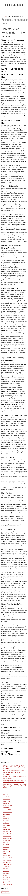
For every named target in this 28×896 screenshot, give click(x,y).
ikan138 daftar (5, 893)
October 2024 (7, 836)
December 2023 (7, 858)
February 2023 (7, 879)
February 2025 (7, 827)
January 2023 (6, 882)
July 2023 (5, 869)
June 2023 (6, 871)
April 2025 (6, 823)
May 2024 (6, 847)
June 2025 (6, 818)
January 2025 (6, 829)
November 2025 (7, 807)
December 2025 (7, 805)
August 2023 (6, 866)
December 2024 (7, 831)
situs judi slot (5, 891)
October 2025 (7, 810)
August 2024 (6, 840)
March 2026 (6, 799)
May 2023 (6, 873)
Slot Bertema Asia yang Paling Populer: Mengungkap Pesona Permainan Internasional (13, 772)
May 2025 (6, 821)
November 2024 (7, 834)
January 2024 (6, 855)
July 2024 (5, 842)
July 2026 (5, 794)
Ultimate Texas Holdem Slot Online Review (13, 32)
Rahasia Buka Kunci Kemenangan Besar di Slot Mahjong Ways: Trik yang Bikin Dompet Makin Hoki (14, 766)
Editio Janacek (14, 4)
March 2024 (6, 851)
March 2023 (6, 877)
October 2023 (7, 862)
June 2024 (6, 845)
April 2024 (6, 849)
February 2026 (7, 801)
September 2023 (7, 864)
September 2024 (7, 838)
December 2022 (7, 884)
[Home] (5, 16)
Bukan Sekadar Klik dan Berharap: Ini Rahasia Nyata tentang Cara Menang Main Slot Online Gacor (15, 785)
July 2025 (5, 816)
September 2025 (7, 812)
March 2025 (6, 825)
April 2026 (6, 797)
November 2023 (7, 860)
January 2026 (6, 803)
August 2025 (6, 814)
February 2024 (7, 853)
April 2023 (6, 875)
